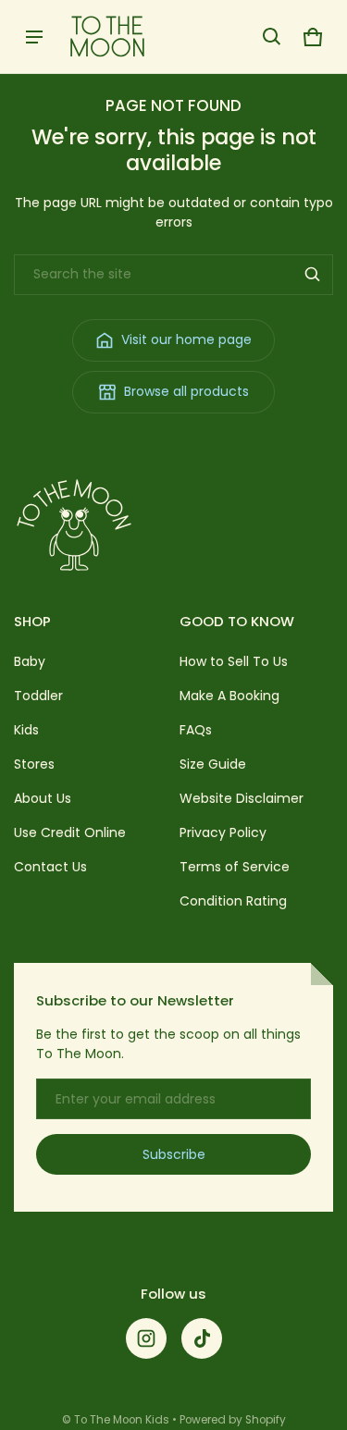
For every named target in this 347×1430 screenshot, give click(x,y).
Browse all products (186, 391)
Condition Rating (233, 901)
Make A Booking (229, 695)
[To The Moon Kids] (107, 36)
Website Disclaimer (242, 798)
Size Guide (213, 764)
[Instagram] (146, 1338)
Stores (34, 764)
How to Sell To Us (234, 661)
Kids (26, 730)
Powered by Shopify (233, 1419)
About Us (42, 798)
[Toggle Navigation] (34, 37)
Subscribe (174, 1154)
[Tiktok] (201, 1338)
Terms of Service (235, 866)
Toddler (38, 695)
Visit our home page (186, 339)
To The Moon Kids (121, 1419)
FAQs (196, 730)
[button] (272, 37)
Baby (29, 661)
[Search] (312, 274)
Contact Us (50, 866)
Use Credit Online (70, 832)
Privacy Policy (223, 832)
